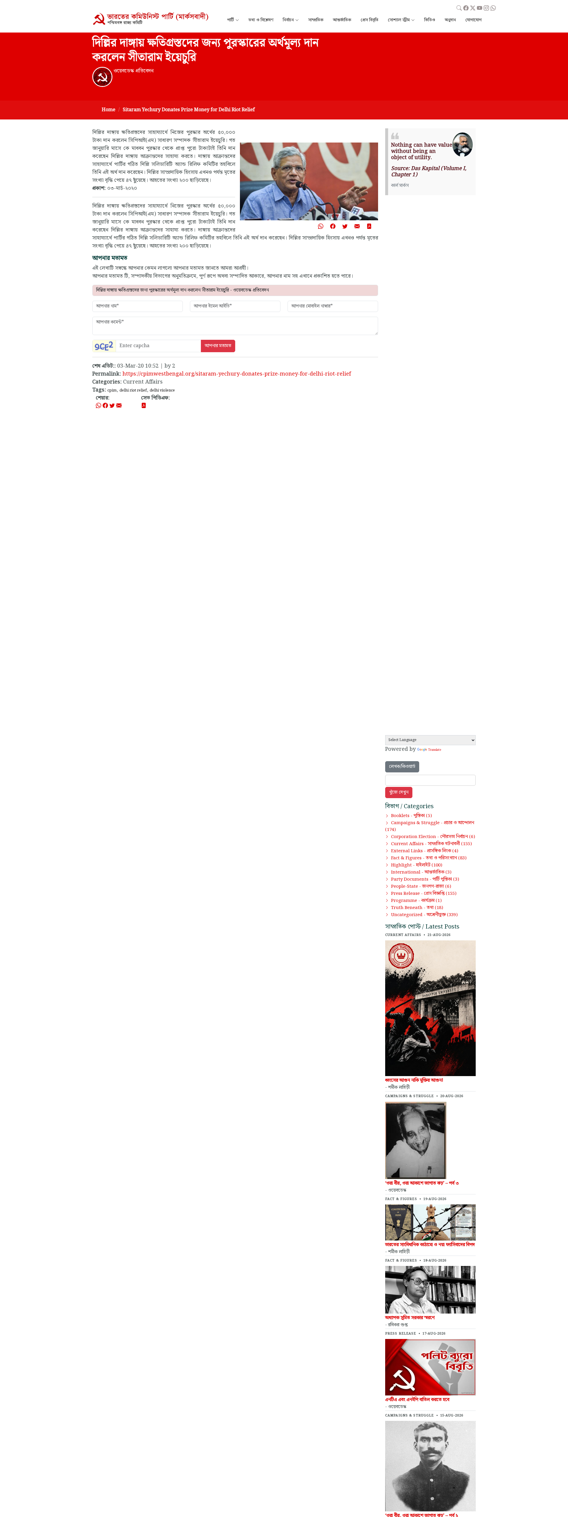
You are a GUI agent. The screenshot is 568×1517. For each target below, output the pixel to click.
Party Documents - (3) (425, 879)
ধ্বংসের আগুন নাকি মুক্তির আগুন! (414, 1080)
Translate (434, 750)
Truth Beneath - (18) (417, 907)
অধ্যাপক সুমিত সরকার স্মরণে (410, 1318)
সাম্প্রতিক (315, 20)
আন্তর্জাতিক (342, 20)
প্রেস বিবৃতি (369, 20)
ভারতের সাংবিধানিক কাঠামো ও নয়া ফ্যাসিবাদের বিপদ (430, 1244)
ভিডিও (429, 20)
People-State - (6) (421, 886)
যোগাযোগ (473, 20)
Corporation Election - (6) (433, 836)
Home (108, 110)
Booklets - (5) (411, 815)
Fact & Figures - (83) (429, 858)
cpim (112, 390)
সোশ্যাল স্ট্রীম (399, 20)
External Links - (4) (424, 851)
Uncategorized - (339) (424, 914)
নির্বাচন (288, 20)
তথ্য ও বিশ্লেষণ (260, 20)
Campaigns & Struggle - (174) (429, 826)
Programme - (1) (416, 900)
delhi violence (162, 390)
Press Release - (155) (423, 893)
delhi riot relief (133, 390)
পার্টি (230, 20)
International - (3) (421, 872)
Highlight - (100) (416, 865)
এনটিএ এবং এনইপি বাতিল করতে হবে (417, 1399)
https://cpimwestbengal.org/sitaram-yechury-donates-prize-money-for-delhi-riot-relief (236, 374)
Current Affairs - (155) (431, 844)
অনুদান (450, 20)
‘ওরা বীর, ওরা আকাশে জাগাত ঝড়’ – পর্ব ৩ (422, 1183)
